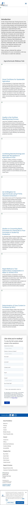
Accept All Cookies (19, 502)
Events (4, 427)
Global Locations (6, 485)
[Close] (25, 492)
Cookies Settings (10, 502)
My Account (6, 458)
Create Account (6, 462)
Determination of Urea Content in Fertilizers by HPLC (13, 306)
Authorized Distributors (8, 444)
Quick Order (6, 456)
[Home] (4, 4)
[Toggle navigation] (26, 3)
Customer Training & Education (10, 470)
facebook (13, 415)
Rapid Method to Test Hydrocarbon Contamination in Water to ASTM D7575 (13, 271)
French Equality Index (8, 434)
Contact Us (5, 439)
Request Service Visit (8, 468)
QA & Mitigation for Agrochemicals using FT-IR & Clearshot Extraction (12, 194)
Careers (5, 429)
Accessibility (6, 448)
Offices (4, 441)
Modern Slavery (6, 432)
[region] (14, 497)
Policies (5, 425)
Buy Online (5, 454)
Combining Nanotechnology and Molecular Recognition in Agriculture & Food (13, 155)
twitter (16, 415)
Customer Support (6, 484)
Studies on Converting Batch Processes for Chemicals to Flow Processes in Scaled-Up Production (13, 231)
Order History (6, 460)
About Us (5, 423)
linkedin (10, 415)
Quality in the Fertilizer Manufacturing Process (10, 118)
